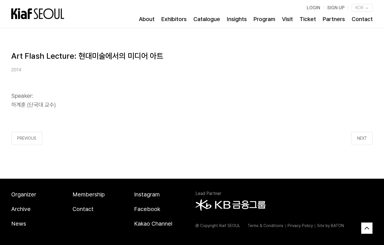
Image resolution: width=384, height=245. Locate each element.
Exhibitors (174, 19)
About (147, 19)
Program (264, 19)
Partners (334, 19)
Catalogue (206, 19)
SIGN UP (336, 7)
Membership (89, 194)
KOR (360, 7)
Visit (287, 19)
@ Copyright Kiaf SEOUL (217, 225)
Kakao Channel (153, 223)
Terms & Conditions (265, 225)
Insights (237, 19)
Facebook (147, 209)
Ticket (308, 19)
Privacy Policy (300, 225)
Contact (362, 19)
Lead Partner (208, 193)
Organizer (23, 194)
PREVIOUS (26, 138)
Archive (21, 209)
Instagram (147, 194)
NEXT (362, 138)
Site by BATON (330, 225)
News (18, 223)
